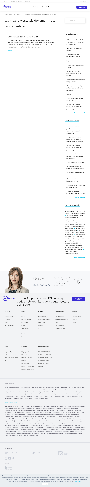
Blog (56, 322)
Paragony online (39, 427)
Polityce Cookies (77, 481)
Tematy (18, 14)
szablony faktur (43, 398)
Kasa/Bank (32, 410)
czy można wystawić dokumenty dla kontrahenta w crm (40, 14)
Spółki (6, 322)
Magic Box (63, 433)
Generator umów (50, 417)
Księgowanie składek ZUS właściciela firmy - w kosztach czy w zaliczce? (75, 42)
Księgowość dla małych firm (74, 433)
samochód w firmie (37, 388)
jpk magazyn (73, 241)
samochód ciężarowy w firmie (51, 388)
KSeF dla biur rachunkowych (31, 436)
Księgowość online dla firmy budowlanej (67, 408)
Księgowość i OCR (67, 419)
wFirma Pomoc (8, 14)
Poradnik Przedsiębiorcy (61, 319)
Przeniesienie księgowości (27, 429)
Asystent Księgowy (60, 325)
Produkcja (24, 325)
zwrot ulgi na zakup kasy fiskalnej (67, 394)
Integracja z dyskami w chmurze (30, 433)
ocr (69, 388)
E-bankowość (40, 410)
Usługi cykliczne (38, 414)
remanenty (19, 390)
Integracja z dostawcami (27, 366)
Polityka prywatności (43, 363)
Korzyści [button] (36, 7)
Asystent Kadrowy (60, 328)
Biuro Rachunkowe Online (11, 358)
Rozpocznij (82, 7)
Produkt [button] (13, 1)
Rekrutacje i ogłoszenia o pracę (29, 421)
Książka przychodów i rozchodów (65, 421)
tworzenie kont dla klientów (27, 392)
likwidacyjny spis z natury (12, 396)
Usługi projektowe (26, 319)
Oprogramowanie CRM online (69, 423)
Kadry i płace (41, 322)
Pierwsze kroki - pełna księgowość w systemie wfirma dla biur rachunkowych (75, 139)
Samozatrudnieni (9, 316)
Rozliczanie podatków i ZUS (13, 431)
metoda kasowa (66, 390)
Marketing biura (36, 419)
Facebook (74, 319)
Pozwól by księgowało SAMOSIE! (54, 427)
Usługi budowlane (26, 331)
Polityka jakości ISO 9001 (44, 355)
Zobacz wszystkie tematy (11, 402)
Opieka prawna (47, 412)
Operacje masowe (27, 431)
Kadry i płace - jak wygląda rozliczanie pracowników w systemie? (74, 88)
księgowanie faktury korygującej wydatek (35, 390)
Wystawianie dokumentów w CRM (23, 37)
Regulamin (41, 366)
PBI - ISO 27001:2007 (44, 352)
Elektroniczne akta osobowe (34, 412)
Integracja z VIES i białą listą (61, 431)
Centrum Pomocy (59, 316)
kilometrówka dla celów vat (38, 394)
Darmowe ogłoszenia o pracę (47, 421)
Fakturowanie (9, 417)
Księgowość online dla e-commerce (35, 406)
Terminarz (30, 414)
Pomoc (51, 7)
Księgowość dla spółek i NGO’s (14, 436)
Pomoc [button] (27, 1)
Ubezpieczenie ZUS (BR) (21, 417)
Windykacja (70, 410)
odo (51, 396)
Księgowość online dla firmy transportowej (22, 408)
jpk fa (79, 394)
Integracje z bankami (26, 358)
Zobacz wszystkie (79, 113)
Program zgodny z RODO (45, 358)
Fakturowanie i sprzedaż (44, 319)
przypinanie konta (69, 392)
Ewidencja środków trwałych (13, 433)
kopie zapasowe (25, 388)
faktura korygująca (72, 216)
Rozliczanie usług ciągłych (18, 414)
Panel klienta (26, 419)
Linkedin (74, 322)
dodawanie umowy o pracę (21, 398)
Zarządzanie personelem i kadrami (51, 419)
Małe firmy (7, 319)
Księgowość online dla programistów (14, 406)
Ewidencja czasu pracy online (36, 417)
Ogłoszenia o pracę (78, 419)
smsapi (74, 388)
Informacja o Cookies (43, 360)
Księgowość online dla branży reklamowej (17, 410)
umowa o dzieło (33, 398)
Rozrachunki (49, 431)
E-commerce (24, 322)
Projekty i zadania (70, 412)
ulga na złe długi (52, 394)
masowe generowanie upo (41, 396)
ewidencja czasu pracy (71, 254)
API (5, 360)
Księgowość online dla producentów (45, 408)
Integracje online (25, 352)
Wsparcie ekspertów (10, 352)
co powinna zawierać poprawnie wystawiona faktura (75, 224)
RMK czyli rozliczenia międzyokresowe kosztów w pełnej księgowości (75, 107)
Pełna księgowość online (36, 425)
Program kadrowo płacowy (27, 423)
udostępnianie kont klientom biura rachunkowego (50, 392)
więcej (10, 51)
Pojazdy (43, 433)
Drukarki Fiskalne (60, 410)
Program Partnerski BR (63, 425)
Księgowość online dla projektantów (56, 406)
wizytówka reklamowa (12, 392)
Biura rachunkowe (9, 325)
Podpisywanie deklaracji (11, 355)
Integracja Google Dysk (27, 369)
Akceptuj (45, 484)
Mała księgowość (80, 421)
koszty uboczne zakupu (72, 247)
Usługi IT (23, 316)
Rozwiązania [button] (26, 7)
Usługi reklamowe (26, 334)
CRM (39, 328)
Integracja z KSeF (76, 425)
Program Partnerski (50, 425)
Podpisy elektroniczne (76, 431)
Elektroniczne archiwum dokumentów (54, 414)
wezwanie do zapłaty (71, 251)
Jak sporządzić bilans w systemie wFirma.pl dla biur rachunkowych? (74, 156)
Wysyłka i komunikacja (53, 433)
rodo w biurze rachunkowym (12, 388)
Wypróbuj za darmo (78, 299)
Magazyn (69, 94)
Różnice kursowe (49, 410)
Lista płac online (61, 417)
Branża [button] (6, 1)
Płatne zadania (17, 419)
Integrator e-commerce (27, 355)
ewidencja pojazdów (23, 394)
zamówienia (64, 388)
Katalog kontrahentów (72, 414)
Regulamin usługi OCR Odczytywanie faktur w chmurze (73, 73)
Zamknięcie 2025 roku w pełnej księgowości (47, 429)
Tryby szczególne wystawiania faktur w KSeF (72, 429)
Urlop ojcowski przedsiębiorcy (75, 162)
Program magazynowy (42, 423)
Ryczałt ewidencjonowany (13, 421)
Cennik (20, 1)
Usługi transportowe (26, 328)
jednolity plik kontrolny (78, 213)
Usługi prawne (25, 337)
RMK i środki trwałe (38, 431)
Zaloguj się (83, 1)
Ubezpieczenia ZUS (19, 412)
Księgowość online (43, 316)
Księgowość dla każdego (12, 423)
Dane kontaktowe (76, 316)
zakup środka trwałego (54, 390)
